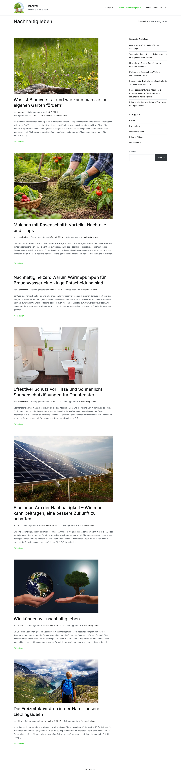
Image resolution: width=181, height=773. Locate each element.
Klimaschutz (134, 126)
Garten (108, 7)
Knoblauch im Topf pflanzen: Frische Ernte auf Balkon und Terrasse (148, 83)
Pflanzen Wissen (152, 7)
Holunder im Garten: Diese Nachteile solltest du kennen (145, 65)
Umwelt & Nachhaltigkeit (128, 7)
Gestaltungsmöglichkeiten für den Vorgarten (144, 47)
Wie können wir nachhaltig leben (47, 618)
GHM (20, 721)
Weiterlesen (19, 141)
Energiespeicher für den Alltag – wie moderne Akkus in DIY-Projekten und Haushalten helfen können (145, 93)
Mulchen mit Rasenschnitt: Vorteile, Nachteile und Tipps (144, 74)
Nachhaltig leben (45, 115)
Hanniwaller (23, 237)
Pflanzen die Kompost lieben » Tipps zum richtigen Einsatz (147, 104)
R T (19, 525)
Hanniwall (32, 5)
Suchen (132, 151)
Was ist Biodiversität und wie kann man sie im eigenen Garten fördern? (148, 56)
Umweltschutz (60, 115)
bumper (21, 112)
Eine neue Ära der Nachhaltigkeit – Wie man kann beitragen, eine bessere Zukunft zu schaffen (58, 513)
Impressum (90, 769)
